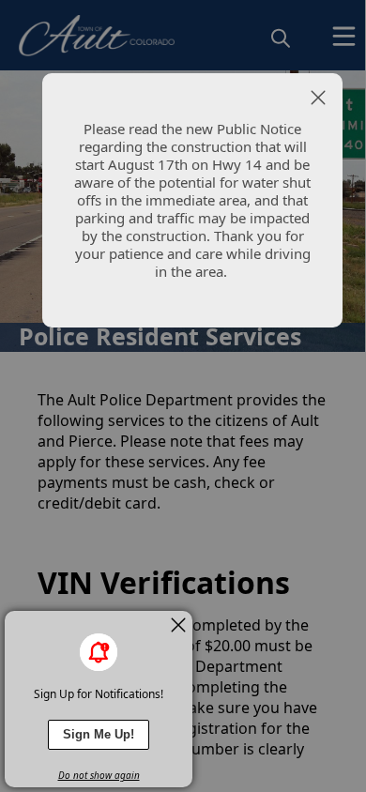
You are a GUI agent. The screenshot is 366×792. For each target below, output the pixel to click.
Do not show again (99, 775)
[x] (178, 625)
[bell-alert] (98, 652)
